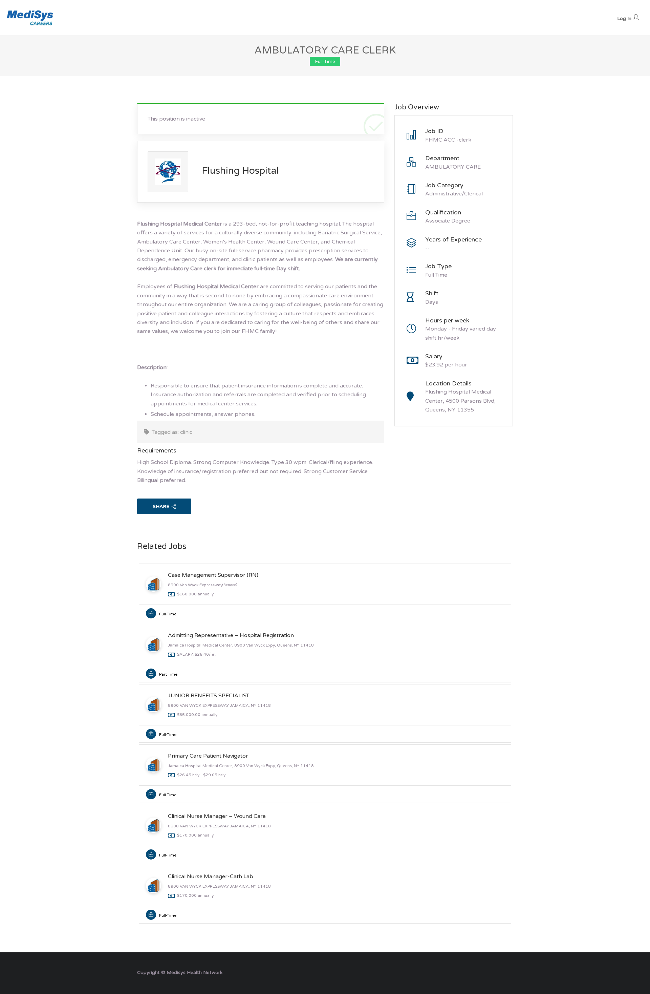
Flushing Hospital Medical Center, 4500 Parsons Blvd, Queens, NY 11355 (460, 400)
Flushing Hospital (240, 170)
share (161, 506)
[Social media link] (507, 972)
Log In (625, 18)
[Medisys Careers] (30, 17)
